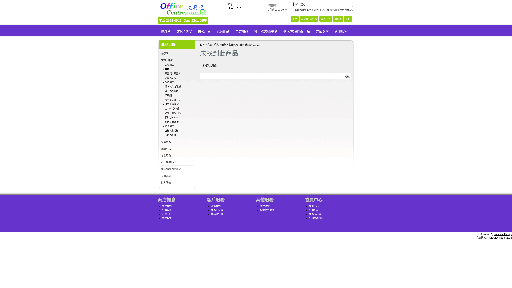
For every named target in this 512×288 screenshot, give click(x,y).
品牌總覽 (265, 206)
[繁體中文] (232, 8)
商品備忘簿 (315, 214)
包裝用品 (241, 31)
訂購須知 (167, 210)
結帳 (348, 19)
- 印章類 (167, 95)
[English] (240, 8)
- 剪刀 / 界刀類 (170, 91)
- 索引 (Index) (170, 117)
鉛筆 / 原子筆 (236, 44)
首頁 (294, 19)
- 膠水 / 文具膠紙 (172, 86)
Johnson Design (503, 234)
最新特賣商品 (267, 210)
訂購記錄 (314, 210)
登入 (324, 10)
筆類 (223, 44)
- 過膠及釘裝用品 (172, 113)
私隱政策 (167, 218)
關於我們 (167, 206)
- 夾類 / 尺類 (169, 78)
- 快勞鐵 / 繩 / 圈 (171, 100)
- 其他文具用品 (171, 122)
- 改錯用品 (168, 82)
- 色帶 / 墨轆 (169, 135)
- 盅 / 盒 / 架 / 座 (171, 108)
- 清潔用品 (168, 64)
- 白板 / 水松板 (170, 130)
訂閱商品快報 (316, 218)
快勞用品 (204, 31)
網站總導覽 (217, 214)
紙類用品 (223, 31)
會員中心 (325, 19)
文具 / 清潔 (184, 31)
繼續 (347, 76)
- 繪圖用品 (168, 126)
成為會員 (335, 10)
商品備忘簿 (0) (309, 19)
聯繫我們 (216, 206)
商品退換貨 (217, 210)
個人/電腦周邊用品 (296, 31)
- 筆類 (166, 69)
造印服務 (341, 31)
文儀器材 (322, 31)
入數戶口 (167, 214)
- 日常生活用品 (171, 104)
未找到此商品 (252, 44)
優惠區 (166, 31)
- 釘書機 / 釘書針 (172, 73)
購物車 (338, 19)
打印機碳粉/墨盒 (265, 31)
